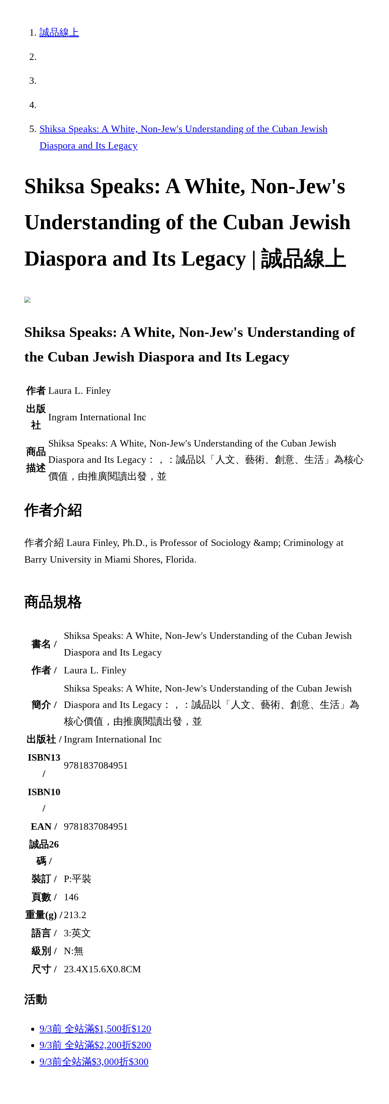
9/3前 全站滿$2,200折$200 (95, 1045)
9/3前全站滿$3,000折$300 (94, 1061)
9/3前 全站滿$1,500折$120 (95, 1028)
